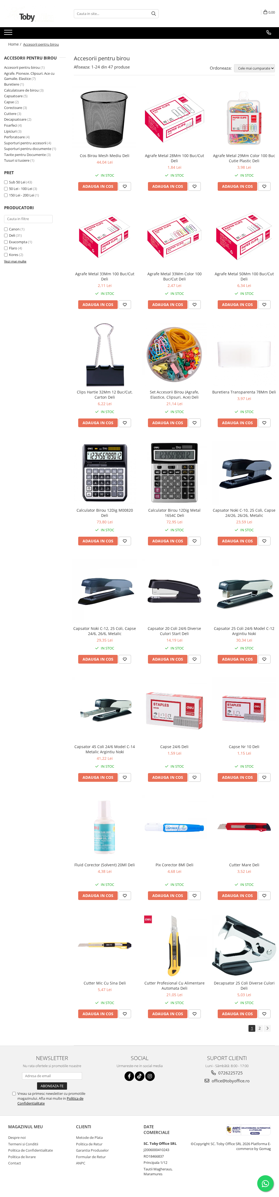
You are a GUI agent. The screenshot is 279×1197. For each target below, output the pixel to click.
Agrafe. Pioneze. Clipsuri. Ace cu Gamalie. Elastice (29, 76)
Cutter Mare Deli (244, 864)
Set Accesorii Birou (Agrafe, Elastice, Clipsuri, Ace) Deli (174, 394)
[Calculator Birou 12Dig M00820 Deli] (104, 473)
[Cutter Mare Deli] (244, 827)
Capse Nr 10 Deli (244, 746)
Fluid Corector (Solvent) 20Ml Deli (104, 864)
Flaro (13, 248)
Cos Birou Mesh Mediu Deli (104, 155)
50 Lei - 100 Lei (20, 188)
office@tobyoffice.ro (230, 1080)
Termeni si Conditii (23, 1144)
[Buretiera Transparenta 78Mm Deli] (244, 355)
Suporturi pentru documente (27, 148)
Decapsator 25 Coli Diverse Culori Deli (244, 985)
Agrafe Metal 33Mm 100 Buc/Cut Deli (104, 276)
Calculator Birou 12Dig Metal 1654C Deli (174, 513)
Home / (15, 44)
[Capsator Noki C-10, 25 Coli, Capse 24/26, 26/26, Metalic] (244, 473)
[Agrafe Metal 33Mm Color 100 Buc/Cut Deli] (174, 236)
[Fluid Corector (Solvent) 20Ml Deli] (104, 827)
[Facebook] (129, 1076)
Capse (9, 101)
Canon (14, 229)
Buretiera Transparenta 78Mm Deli (244, 392)
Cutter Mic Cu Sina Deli (105, 983)
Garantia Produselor (92, 1150)
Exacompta (18, 241)
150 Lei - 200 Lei (21, 195)
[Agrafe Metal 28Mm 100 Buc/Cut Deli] (174, 118)
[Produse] (9, 34)
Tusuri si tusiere (16, 160)
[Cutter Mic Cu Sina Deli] (104, 946)
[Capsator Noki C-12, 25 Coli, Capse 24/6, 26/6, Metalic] (104, 591)
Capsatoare (13, 95)
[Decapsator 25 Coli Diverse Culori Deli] (244, 945)
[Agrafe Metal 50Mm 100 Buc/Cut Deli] (244, 236)
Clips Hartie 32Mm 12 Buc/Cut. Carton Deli (105, 394)
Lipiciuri (10, 131)
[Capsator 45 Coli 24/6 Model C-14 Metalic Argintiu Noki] (104, 709)
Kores (13, 254)
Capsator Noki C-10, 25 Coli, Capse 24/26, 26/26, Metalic (244, 513)
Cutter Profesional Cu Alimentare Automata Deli (174, 985)
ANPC (80, 1163)
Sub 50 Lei (17, 182)
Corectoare (13, 107)
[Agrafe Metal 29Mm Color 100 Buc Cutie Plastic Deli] (244, 118)
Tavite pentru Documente (25, 154)
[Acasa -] (31, 13)
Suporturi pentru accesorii (25, 142)
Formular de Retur (91, 1156)
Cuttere (10, 113)
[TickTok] (139, 1076)
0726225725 (230, 1073)
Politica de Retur (89, 1144)
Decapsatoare (15, 119)
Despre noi (17, 1137)
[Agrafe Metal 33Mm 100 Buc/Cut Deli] (104, 236)
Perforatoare (14, 137)
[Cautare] (154, 13)
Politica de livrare (22, 1156)
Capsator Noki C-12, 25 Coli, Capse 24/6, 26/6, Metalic (104, 631)
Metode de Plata (89, 1137)
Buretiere (11, 84)
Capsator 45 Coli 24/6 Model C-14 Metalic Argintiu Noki (104, 749)
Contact (14, 1163)
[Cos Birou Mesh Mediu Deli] (104, 118)
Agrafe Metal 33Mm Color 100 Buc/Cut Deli (174, 276)
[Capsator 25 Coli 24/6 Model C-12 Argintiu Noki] (244, 591)
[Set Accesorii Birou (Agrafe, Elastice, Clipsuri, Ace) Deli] (174, 355)
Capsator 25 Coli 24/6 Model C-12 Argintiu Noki (244, 631)
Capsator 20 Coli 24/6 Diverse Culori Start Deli (174, 631)
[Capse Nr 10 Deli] (244, 709)
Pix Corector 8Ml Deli (174, 864)
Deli (12, 235)
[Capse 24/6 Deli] (174, 709)
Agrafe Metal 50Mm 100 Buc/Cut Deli (244, 276)
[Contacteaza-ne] (269, 32)
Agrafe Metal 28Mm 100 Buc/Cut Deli (174, 158)
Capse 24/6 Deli (174, 746)
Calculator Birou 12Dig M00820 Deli (105, 513)
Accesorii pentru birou (22, 67)
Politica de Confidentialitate (30, 1150)
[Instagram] (150, 1076)
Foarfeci (10, 125)
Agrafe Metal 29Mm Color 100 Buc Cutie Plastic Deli (244, 158)
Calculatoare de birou (21, 90)
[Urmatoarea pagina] (267, 1028)
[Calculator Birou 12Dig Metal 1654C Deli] (174, 473)
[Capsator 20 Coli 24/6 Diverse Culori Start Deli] (174, 591)
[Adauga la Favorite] (125, 186)
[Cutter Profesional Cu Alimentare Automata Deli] (174, 946)
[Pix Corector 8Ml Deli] (174, 827)
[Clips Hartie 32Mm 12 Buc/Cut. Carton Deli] (104, 355)
